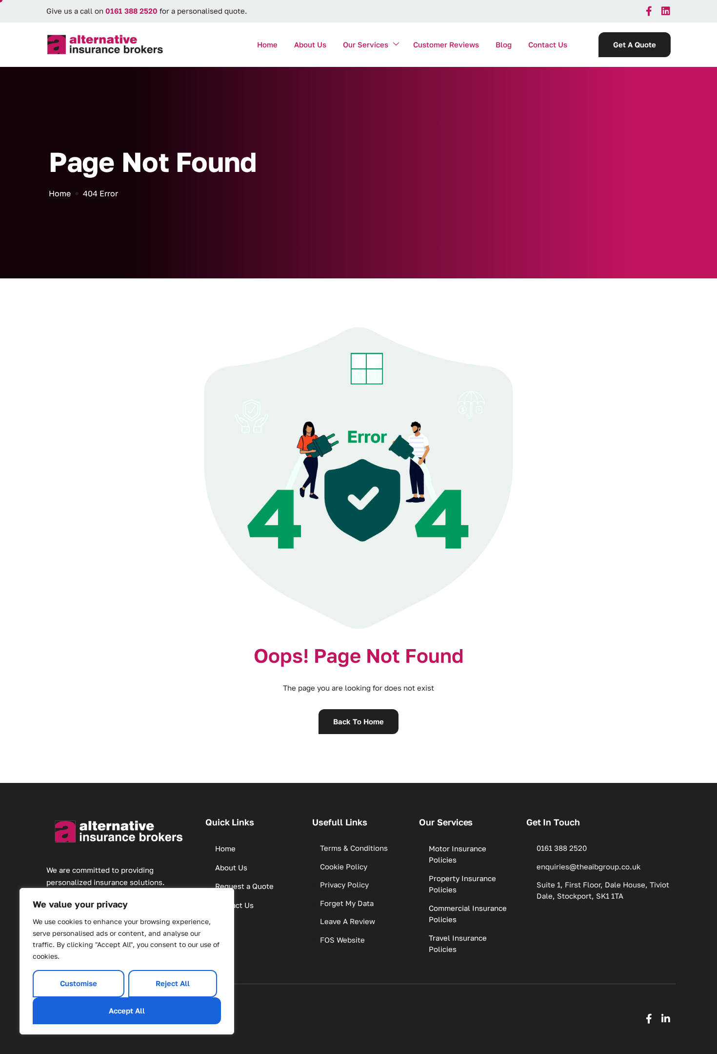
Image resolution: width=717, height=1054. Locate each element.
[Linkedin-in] (666, 1019)
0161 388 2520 (131, 10)
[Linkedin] (666, 11)
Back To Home (358, 721)
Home (267, 44)
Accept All (127, 1010)
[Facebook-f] (649, 11)
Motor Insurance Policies (457, 854)
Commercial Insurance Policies (468, 914)
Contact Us (547, 44)
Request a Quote (244, 886)
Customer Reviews (446, 44)
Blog (504, 44)
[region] (127, 961)
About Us (310, 44)
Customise (78, 983)
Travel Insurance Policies (458, 943)
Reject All (173, 983)
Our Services (365, 44)
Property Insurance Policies (462, 884)
